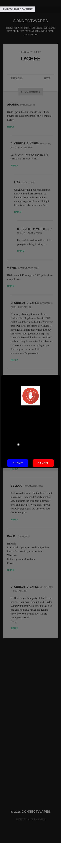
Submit (18, 463)
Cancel (43, 463)
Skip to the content (18, 9)
